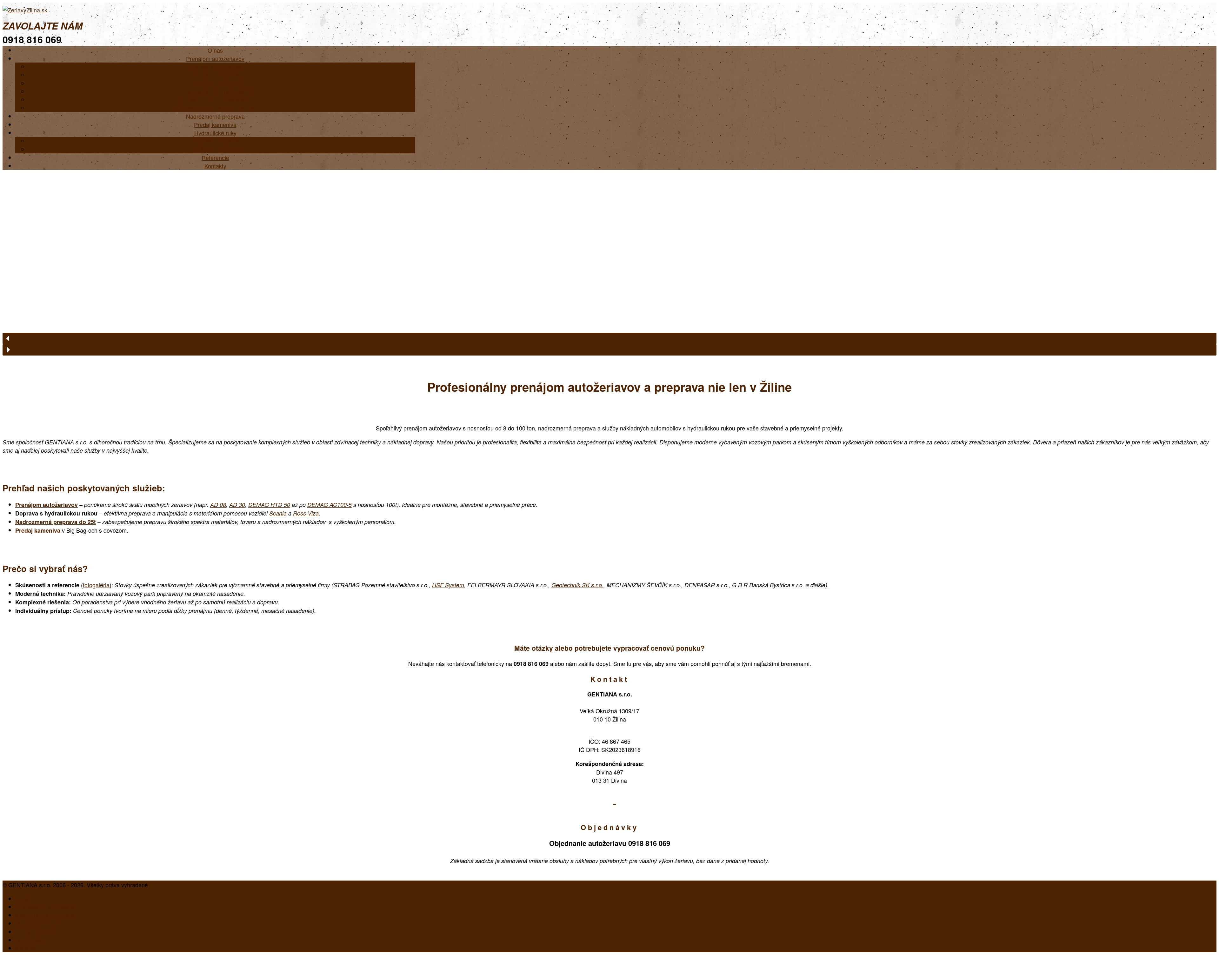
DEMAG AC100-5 (329, 505)
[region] (609, 263)
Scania (278, 513)
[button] (609, 338)
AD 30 (237, 505)
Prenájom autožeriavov (46, 505)
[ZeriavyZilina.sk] (25, 10)
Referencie (29, 940)
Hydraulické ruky (36, 932)
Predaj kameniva (37, 530)
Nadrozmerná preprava (44, 915)
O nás (22, 899)
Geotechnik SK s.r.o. (577, 585)
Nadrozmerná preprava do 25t (55, 522)
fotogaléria (96, 585)
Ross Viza (306, 513)
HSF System (448, 585)
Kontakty (215, 166)
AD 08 (218, 505)
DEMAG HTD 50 (269, 505)
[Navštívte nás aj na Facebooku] (614, 799)
